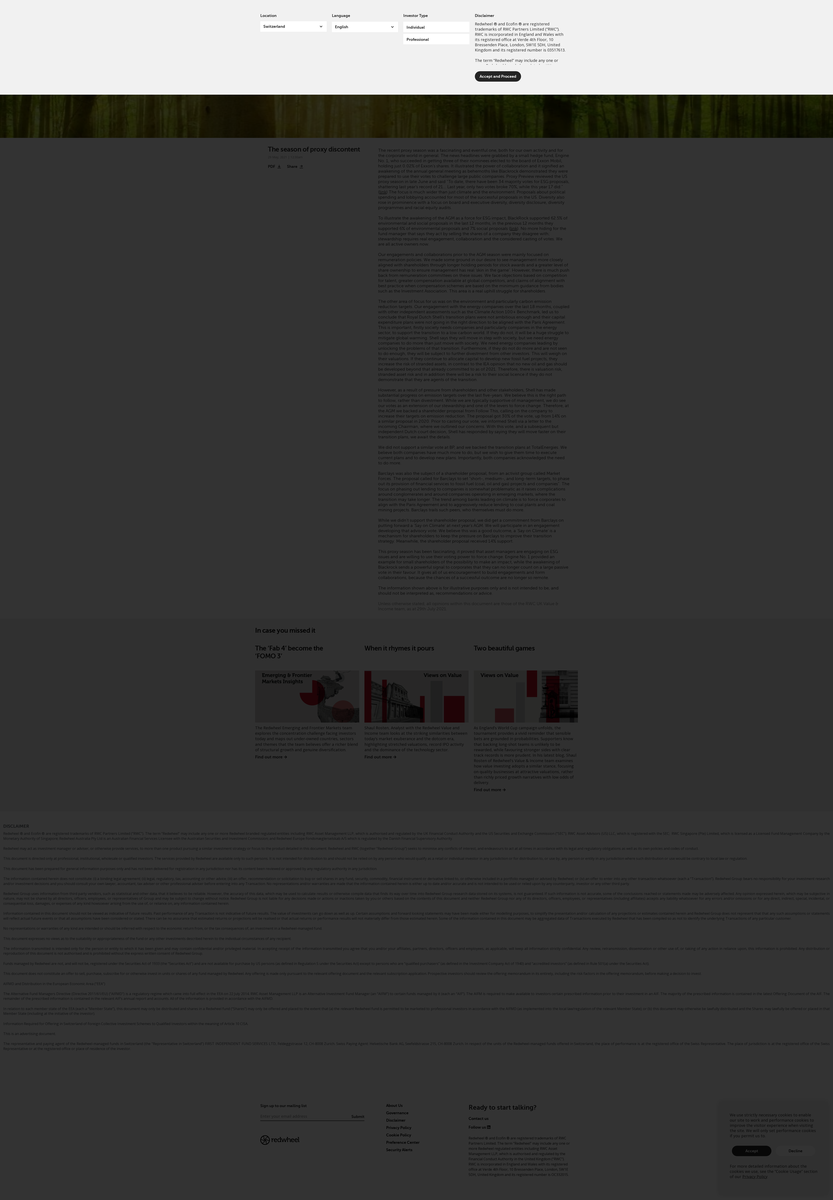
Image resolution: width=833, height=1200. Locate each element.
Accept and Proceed (498, 76)
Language (341, 15)
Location (268, 15)
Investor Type (415, 15)
